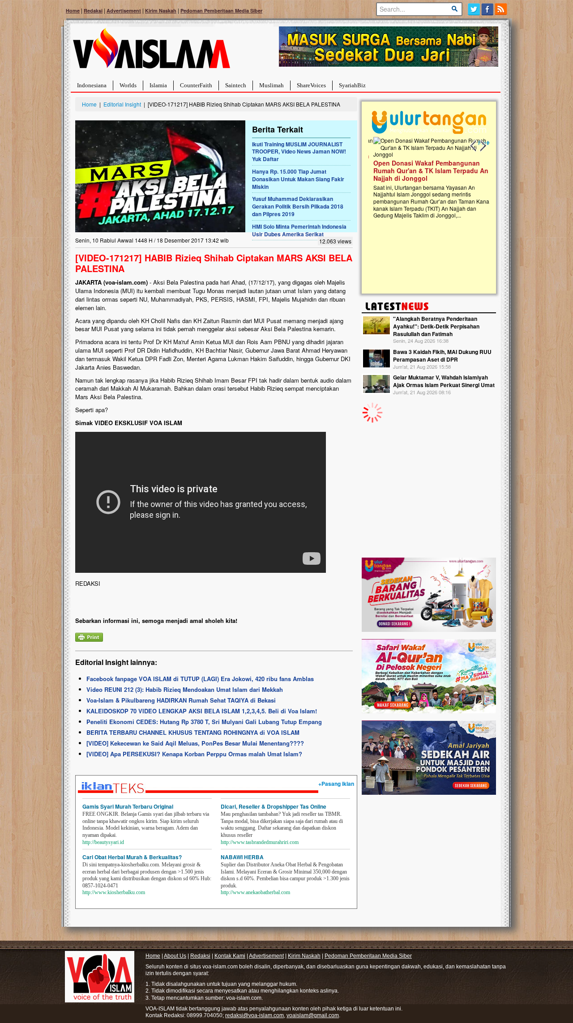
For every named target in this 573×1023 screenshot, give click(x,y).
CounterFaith (196, 85)
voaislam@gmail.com (312, 1015)
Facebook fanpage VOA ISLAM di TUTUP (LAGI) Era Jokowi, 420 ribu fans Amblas (200, 678)
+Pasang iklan (336, 784)
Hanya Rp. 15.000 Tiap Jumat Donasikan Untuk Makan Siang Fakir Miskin (298, 179)
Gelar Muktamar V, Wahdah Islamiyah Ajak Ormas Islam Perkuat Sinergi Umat (444, 381)
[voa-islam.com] (151, 51)
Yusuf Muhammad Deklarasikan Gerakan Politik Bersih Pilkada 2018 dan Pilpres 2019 (297, 206)
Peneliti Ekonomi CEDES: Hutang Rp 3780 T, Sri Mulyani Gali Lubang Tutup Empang (204, 721)
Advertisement (124, 10)
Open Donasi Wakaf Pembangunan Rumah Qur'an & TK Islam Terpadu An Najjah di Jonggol (425, 170)
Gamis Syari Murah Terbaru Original (127, 806)
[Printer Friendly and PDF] (89, 636)
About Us (175, 956)
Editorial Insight (122, 104)
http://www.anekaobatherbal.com (255, 892)
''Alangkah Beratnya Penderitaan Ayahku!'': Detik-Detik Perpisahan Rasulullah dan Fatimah (436, 326)
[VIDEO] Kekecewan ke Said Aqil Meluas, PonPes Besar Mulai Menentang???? (195, 743)
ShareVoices (311, 85)
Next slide (482, 146)
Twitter (474, 9)
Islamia (158, 85)
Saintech (235, 85)
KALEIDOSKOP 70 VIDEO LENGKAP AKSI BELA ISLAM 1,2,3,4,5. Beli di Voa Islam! (201, 711)
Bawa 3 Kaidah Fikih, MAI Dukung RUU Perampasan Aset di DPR (442, 355)
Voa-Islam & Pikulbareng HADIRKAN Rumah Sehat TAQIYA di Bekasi (181, 700)
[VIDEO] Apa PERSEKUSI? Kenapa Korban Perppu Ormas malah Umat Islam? (194, 754)
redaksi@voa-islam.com (254, 1015)
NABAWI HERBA (242, 857)
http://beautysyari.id (103, 842)
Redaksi (93, 10)
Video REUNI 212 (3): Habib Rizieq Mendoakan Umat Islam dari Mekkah (184, 689)
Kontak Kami (229, 956)
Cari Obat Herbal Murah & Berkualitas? (132, 857)
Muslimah (271, 85)
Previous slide (473, 146)
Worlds (128, 85)
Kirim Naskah (160, 10)
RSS (502, 9)
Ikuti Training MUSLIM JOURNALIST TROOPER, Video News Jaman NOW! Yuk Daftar (299, 151)
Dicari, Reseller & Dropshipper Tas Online (273, 806)
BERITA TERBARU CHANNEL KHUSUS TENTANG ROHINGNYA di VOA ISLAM (192, 732)
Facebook (488, 9)
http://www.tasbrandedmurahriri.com (260, 842)
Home (73, 10)
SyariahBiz (352, 85)
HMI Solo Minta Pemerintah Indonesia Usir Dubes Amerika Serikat (299, 230)
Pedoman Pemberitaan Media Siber (221, 10)
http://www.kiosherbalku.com (113, 892)
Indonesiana (92, 85)
